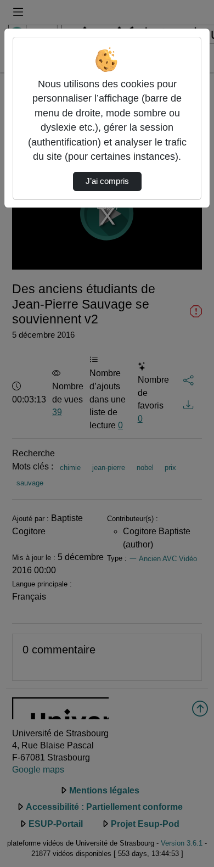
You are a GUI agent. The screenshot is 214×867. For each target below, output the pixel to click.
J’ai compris (107, 181)
